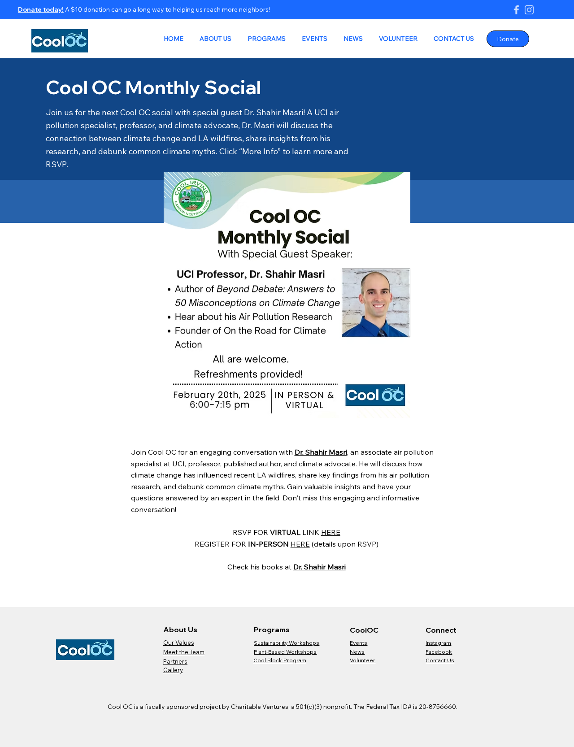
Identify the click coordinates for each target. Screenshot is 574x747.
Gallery (173, 669)
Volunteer (362, 660)
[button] (213, 39)
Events (358, 642)
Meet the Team (183, 652)
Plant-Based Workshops (285, 651)
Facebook (439, 651)
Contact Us (440, 660)
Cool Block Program (279, 660)
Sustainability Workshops (286, 642)
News (357, 651)
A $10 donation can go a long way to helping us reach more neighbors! (167, 9)
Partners (175, 661)
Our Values (178, 642)
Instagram (438, 642)
